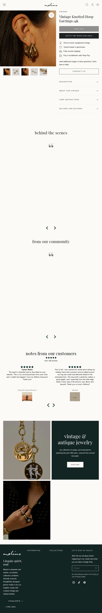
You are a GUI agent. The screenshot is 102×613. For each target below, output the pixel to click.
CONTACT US (79, 71)
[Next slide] (54, 228)
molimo (13, 607)
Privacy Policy (80, 576)
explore (75, 464)
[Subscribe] (96, 568)
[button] (4, 4)
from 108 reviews (51, 361)
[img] (51, 357)
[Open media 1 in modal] (51, 15)
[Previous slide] (47, 228)
